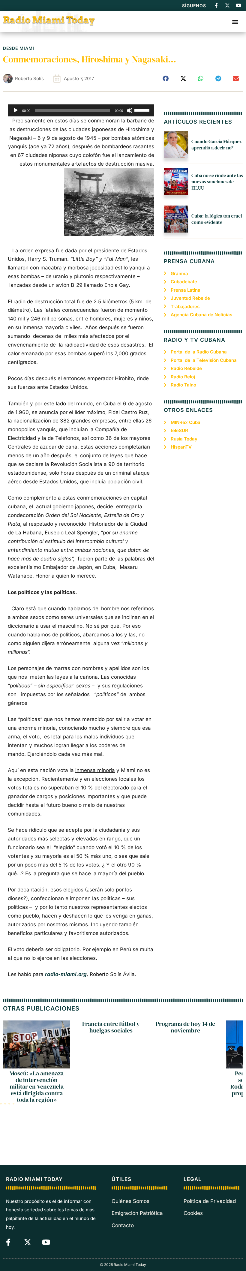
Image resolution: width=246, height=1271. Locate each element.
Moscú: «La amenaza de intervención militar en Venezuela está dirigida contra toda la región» (37, 1086)
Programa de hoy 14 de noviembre (185, 1027)
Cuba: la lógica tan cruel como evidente (216, 218)
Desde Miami (18, 48)
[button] (235, 21)
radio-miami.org (66, 974)
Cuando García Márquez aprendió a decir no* (216, 144)
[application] (81, 110)
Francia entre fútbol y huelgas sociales (111, 1027)
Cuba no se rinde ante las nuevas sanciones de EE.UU (217, 181)
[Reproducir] (16, 110)
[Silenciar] (130, 110)
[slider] (142, 109)
